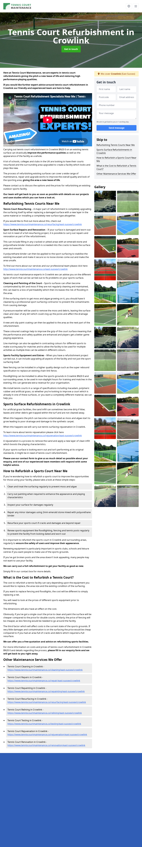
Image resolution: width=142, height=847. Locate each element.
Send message (116, 127)
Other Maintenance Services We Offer (116, 173)
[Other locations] (129, 6)
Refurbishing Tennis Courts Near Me (116, 145)
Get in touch (71, 49)
